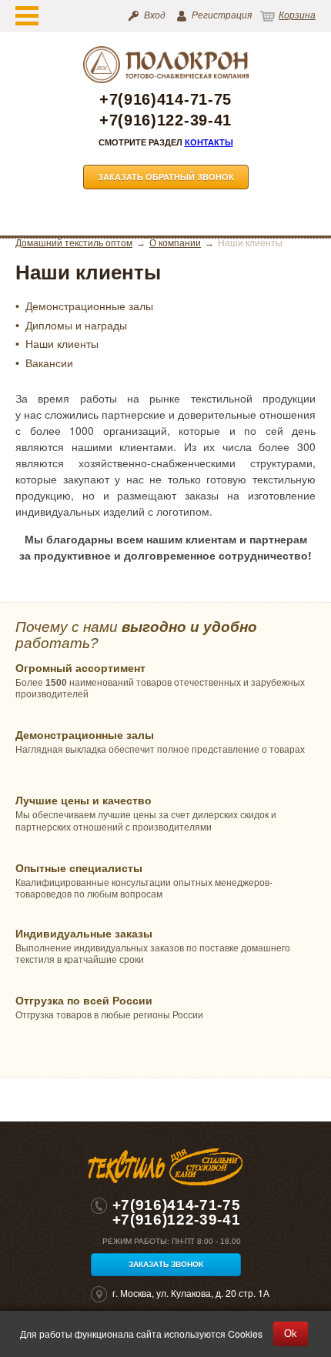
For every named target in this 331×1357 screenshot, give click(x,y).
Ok (290, 1333)
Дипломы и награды (76, 325)
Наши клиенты (62, 344)
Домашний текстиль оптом (73, 243)
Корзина (297, 15)
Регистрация (222, 15)
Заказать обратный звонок (166, 177)
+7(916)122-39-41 (165, 120)
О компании (175, 243)
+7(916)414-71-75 (165, 100)
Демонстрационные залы (89, 306)
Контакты (209, 142)
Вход (155, 15)
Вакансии (49, 363)
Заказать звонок (166, 1264)
